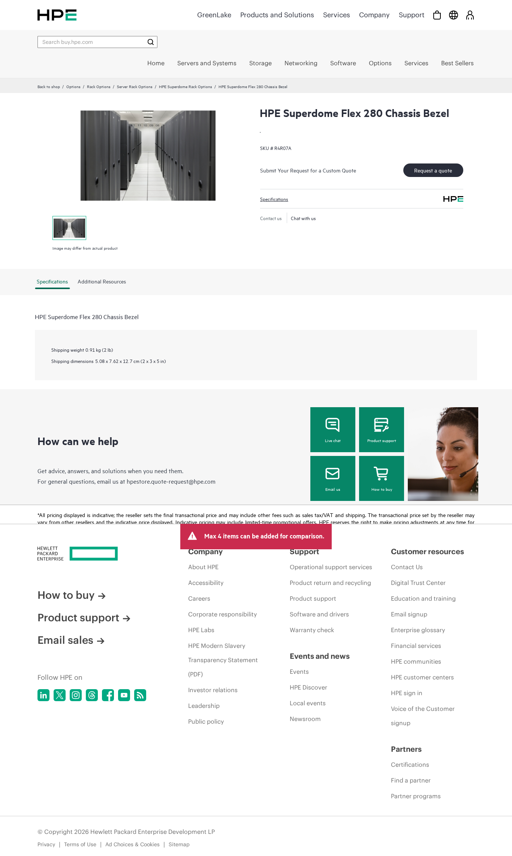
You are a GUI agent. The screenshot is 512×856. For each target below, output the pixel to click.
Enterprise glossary (418, 630)
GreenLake (214, 14)
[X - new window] (60, 695)
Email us (332, 489)
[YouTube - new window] (124, 695)
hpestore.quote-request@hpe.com (171, 481)
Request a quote (433, 170)
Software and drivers (319, 614)
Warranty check (312, 630)
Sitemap (179, 844)
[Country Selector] (453, 15)
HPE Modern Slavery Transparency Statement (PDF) (223, 660)
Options (73, 86)
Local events (308, 703)
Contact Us (407, 567)
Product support (381, 440)
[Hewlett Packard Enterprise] (56, 15)
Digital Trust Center (418, 582)
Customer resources (427, 551)
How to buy (381, 489)
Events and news (320, 656)
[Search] (150, 42)
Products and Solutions (277, 14)
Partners (406, 749)
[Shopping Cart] (437, 15)
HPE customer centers (422, 677)
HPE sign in (406, 693)
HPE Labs (201, 630)
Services (336, 14)
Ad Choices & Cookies (132, 844)
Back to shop (48, 86)
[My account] (470, 15)
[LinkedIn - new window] (43, 695)
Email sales (65, 640)
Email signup (409, 614)
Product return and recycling (330, 582)
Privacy (46, 844)
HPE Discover (308, 687)
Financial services (416, 645)
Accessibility (205, 582)
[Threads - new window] (92, 695)
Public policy (206, 721)
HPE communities (416, 661)
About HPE (203, 567)
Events (299, 671)
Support (411, 14)
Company (374, 14)
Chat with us (303, 217)
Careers (199, 598)
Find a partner (411, 780)
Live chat (333, 440)
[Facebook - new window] (108, 695)
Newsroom (305, 719)
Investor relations (213, 690)
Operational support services (331, 567)
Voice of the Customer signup (423, 716)
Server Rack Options (135, 86)
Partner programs (416, 796)
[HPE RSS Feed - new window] (140, 695)
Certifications (410, 764)
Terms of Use (80, 844)
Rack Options (99, 86)
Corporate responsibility (222, 614)
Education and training (423, 598)
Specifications (274, 198)
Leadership (204, 705)
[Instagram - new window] (76, 695)
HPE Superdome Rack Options (185, 86)
